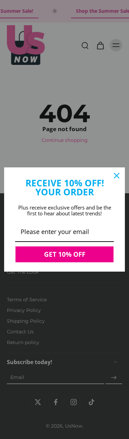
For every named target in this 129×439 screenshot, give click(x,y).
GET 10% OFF (64, 254)
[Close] (116, 175)
